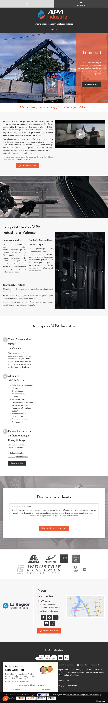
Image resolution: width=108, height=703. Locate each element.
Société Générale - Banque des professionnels (82, 695)
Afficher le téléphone (16, 453)
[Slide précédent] (58, 270)
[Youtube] (46, 623)
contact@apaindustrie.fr (18, 456)
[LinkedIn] (55, 617)
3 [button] (106, 100)
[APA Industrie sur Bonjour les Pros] (51, 698)
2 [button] (104, 100)
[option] (54, 68)
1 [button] (102, 100)
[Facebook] (43, 617)
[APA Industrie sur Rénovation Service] (41, 698)
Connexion (100, 701)
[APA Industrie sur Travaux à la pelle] (31, 698)
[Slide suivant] (102, 270)
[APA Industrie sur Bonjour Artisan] (20, 698)
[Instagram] (52, 623)
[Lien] (64, 558)
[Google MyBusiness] (49, 617)
